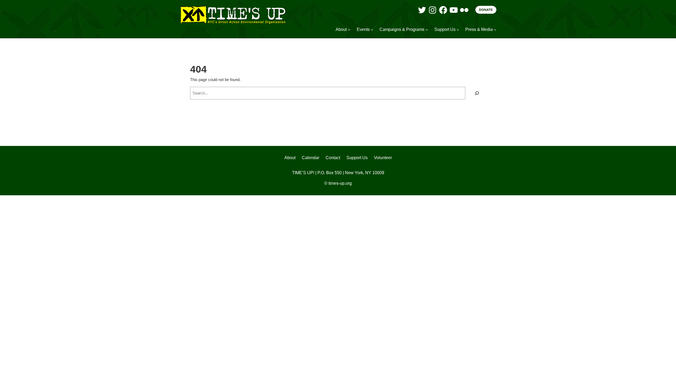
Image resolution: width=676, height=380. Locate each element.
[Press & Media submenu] (495, 29)
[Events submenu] (372, 29)
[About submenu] (349, 29)
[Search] (477, 93)
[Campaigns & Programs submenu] (426, 29)
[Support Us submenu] (458, 29)
